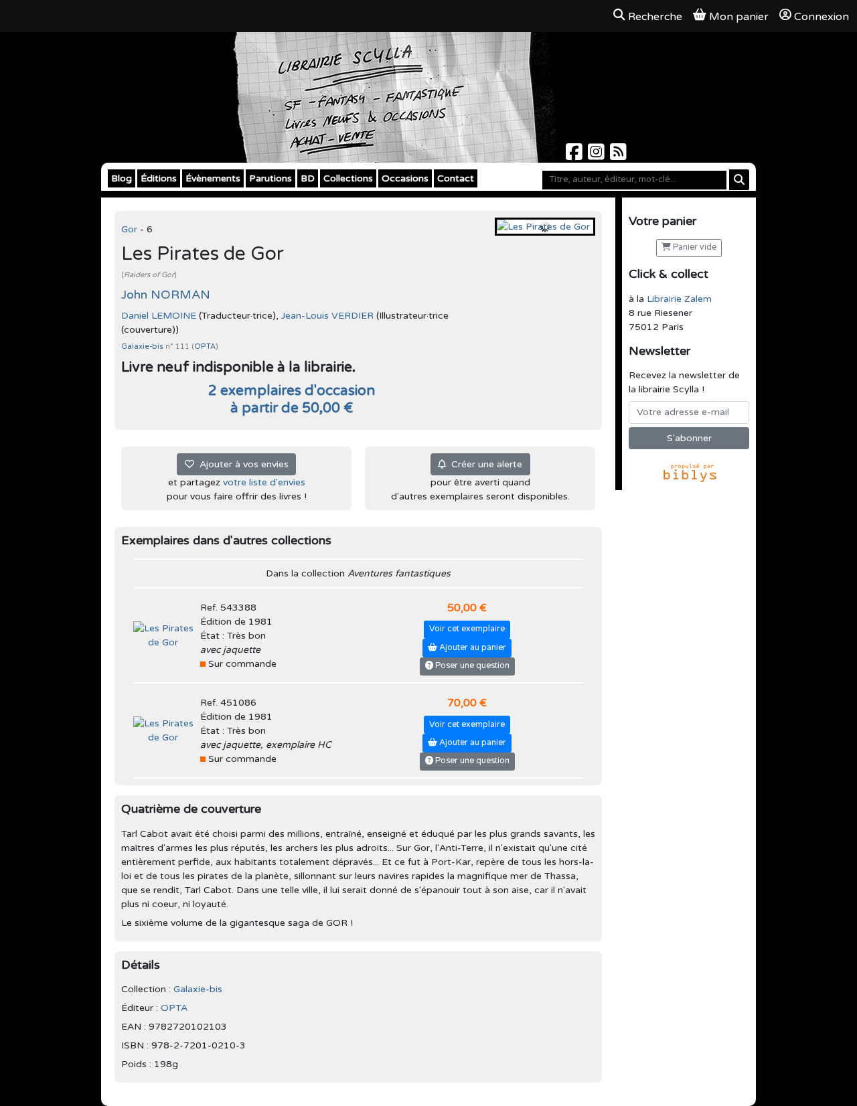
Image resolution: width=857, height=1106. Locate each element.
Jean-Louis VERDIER (327, 315)
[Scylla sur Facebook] (575, 155)
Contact (455, 178)
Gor (130, 229)
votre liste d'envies (264, 482)
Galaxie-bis (143, 346)
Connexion (821, 16)
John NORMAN (165, 294)
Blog (121, 178)
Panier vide (693, 247)
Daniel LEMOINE (158, 315)
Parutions (270, 178)
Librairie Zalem (679, 299)
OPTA (205, 346)
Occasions (405, 178)
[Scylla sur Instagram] (598, 155)
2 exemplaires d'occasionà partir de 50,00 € (291, 399)
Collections (348, 178)
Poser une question (471, 666)
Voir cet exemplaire (467, 629)
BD (308, 178)
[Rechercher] (739, 179)
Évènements (212, 178)
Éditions (159, 178)
